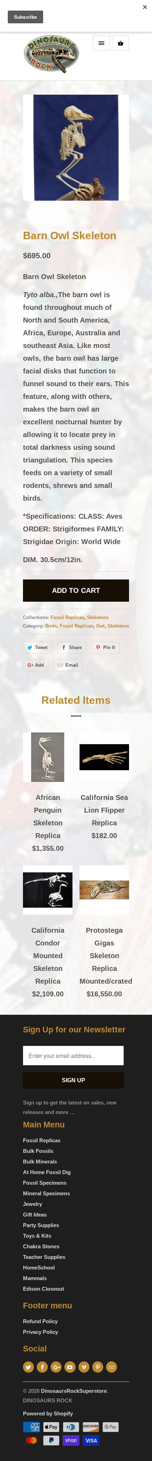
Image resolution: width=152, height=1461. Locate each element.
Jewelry (32, 1204)
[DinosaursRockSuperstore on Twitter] (28, 1367)
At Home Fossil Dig (47, 1172)
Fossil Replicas (67, 617)
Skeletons (98, 617)
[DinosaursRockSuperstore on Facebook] (42, 1367)
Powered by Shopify (48, 1413)
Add (39, 665)
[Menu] (101, 43)
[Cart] (120, 43)
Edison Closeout (43, 1289)
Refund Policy (40, 1321)
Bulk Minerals (40, 1162)
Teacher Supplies (44, 1257)
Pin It (109, 647)
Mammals (35, 1278)
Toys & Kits (37, 1236)
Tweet (41, 647)
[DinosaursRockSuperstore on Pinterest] (97, 1367)
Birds (51, 626)
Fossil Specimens (44, 1183)
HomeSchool (39, 1268)
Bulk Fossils (38, 1151)
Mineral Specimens (46, 1193)
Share (75, 647)
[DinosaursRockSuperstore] (51, 56)
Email (71, 665)
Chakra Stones (41, 1246)
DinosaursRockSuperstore (74, 1391)
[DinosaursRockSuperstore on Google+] (56, 1367)
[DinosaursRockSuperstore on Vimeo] (83, 1367)
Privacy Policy (40, 1332)
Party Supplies (41, 1225)
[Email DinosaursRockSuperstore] (111, 1367)
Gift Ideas (35, 1215)
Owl (100, 626)
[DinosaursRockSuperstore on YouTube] (69, 1367)
